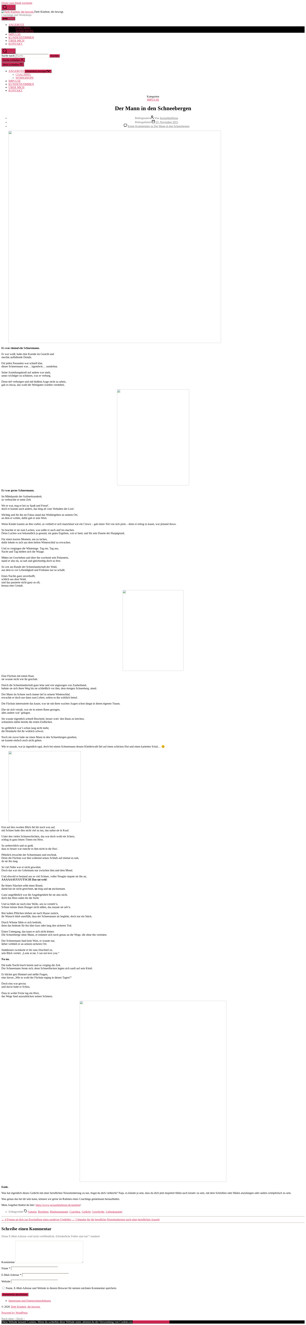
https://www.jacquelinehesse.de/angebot (58, 1204)
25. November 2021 (167, 122)
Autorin (32, 1211)
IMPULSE (14, 34)
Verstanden (139, 1321)
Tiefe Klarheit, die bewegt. (25, 1306)
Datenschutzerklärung (157, 1321)
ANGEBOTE (16, 24)
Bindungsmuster (59, 1211)
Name (5, 1268)
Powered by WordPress (14, 1312)
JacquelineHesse (169, 118)
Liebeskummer (114, 1211)
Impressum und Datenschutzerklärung (29, 1300)
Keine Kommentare (158, 126)
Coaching (74, 1211)
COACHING (23, 27)
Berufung (43, 1211)
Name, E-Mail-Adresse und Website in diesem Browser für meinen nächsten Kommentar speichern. (61, 1288)
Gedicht (86, 1211)
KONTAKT (15, 43)
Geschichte (98, 1211)
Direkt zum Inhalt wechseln (16, 2)
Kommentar (8, 1262)
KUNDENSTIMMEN (21, 37)
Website (5, 1281)
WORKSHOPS (24, 31)
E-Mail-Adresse (11, 1274)
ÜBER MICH (16, 40)
